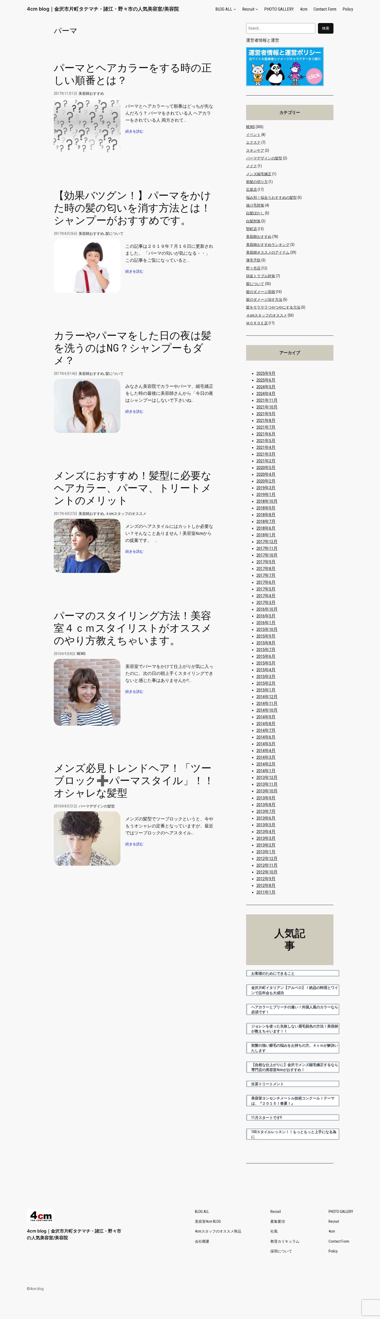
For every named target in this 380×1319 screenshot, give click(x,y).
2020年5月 (266, 467)
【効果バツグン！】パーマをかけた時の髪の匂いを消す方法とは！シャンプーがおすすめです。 (132, 208)
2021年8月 (266, 420)
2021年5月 (266, 440)
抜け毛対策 (255, 205)
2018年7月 (266, 521)
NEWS (81, 654)
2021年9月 (266, 413)
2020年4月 (266, 474)
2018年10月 (267, 501)
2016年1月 (266, 622)
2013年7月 (266, 811)
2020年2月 (266, 481)
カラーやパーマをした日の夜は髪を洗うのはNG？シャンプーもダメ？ (132, 348)
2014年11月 (267, 703)
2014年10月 (267, 710)
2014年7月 (266, 730)
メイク (251, 166)
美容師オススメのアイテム (268, 252)
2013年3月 (266, 838)
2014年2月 (266, 764)
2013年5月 (266, 824)
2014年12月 (267, 696)
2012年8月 (266, 885)
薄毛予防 (253, 260)
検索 (325, 28)
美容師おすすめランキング (268, 245)
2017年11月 (267, 548)
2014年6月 (266, 737)
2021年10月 (267, 407)
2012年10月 (267, 872)
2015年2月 (266, 683)
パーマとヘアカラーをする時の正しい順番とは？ (133, 74)
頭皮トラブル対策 (260, 276)
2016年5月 (266, 615)
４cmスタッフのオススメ (125, 514)
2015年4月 (266, 669)
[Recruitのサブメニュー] (256, 9)
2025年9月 (266, 373)
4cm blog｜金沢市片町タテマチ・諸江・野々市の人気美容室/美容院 (103, 9)
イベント (253, 135)
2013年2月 (266, 845)
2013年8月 (266, 804)
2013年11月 (267, 784)
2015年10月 (267, 629)
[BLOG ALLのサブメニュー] (234, 9)
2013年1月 (266, 851)
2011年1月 (266, 892)
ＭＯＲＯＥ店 (257, 323)
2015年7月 (266, 649)
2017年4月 (266, 595)
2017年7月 (266, 575)
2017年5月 (266, 589)
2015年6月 (266, 656)
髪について (114, 233)
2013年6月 (266, 818)
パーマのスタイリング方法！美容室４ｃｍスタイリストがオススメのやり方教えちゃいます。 (133, 628)
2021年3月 (266, 454)
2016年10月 (267, 609)
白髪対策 (253, 221)
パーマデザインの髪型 (97, 806)
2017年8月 (266, 568)
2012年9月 (266, 878)
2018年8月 (266, 514)
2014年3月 (266, 757)
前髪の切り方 (257, 182)
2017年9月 (266, 561)
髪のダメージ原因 (260, 292)
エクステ (253, 142)
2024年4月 (266, 393)
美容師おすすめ (91, 93)
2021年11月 (267, 400)
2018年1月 (266, 534)
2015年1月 (266, 690)
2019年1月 (266, 494)
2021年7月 (266, 427)
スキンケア (255, 150)
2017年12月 (267, 541)
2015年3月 (266, 676)
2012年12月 (267, 858)
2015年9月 (266, 636)
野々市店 (253, 268)
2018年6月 (266, 528)
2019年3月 (266, 487)
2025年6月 (266, 380)
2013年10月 (267, 790)
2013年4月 (266, 831)
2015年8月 (266, 642)
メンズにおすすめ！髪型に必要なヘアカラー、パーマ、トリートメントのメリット (132, 488)
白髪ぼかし (255, 213)
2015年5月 (266, 663)
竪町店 (251, 229)
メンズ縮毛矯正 (258, 174)
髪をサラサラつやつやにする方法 (273, 307)
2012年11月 (267, 865)
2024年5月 (266, 386)
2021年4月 (266, 447)
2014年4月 (266, 750)
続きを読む (134, 131)
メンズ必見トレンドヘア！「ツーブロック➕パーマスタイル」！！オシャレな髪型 (134, 780)
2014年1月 (266, 770)
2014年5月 (266, 743)
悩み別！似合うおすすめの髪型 (271, 197)
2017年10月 (267, 555)
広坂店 (251, 189)
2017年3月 (266, 602)
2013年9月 (266, 797)
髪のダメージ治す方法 (264, 299)
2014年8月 (266, 723)
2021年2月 (266, 460)
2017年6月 (266, 582)
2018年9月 (266, 508)
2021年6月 (266, 433)
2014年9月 (266, 716)
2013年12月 (267, 777)
